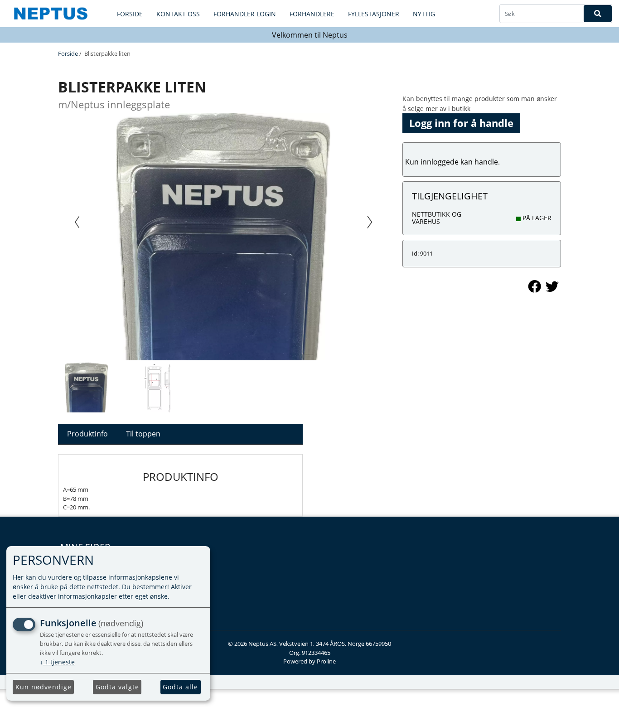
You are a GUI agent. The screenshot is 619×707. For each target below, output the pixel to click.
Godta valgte (117, 687)
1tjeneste (57, 662)
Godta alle (180, 687)
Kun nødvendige (43, 687)
